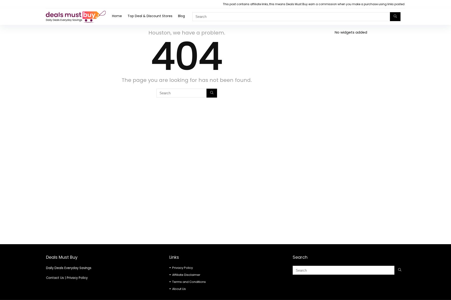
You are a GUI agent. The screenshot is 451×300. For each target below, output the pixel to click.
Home (117, 16)
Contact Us (55, 278)
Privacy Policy (77, 278)
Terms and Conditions (189, 282)
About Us (179, 289)
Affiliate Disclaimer (186, 275)
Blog (181, 16)
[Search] (395, 16)
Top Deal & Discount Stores (150, 16)
